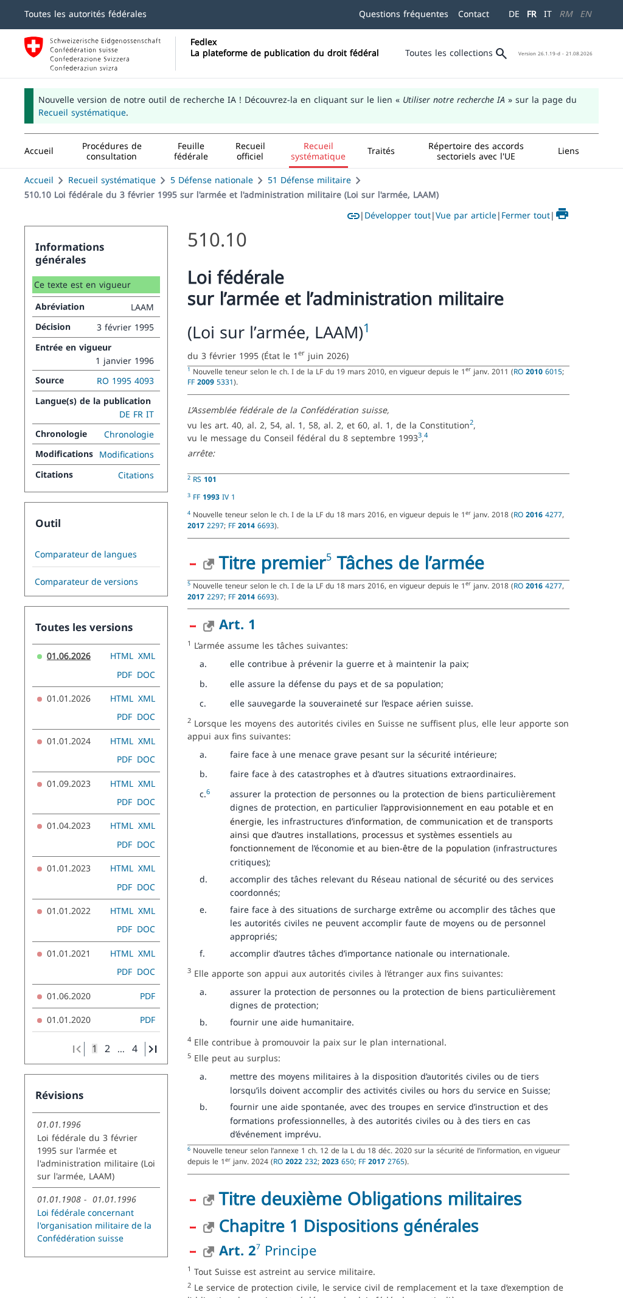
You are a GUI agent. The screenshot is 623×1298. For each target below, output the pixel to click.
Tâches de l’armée (408, 562)
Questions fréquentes (403, 13)
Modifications (126, 454)
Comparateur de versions (86, 582)
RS (205, 479)
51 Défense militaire (309, 180)
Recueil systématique (82, 112)
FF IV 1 (214, 496)
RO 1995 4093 (125, 380)
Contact (473, 13)
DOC (146, 674)
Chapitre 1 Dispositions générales (349, 1225)
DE (514, 13)
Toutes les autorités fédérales (85, 13)
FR (532, 13)
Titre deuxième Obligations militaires (370, 1198)
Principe (290, 1250)
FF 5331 (210, 381)
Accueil (39, 180)
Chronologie (129, 434)
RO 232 (295, 1161)
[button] (112, 151)
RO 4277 (537, 514)
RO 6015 (537, 371)
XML (146, 655)
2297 (205, 525)
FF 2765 (381, 1161)
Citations (136, 475)
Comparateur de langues (86, 554)
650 (338, 1161)
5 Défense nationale (211, 180)
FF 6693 (251, 525)
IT (548, 13)
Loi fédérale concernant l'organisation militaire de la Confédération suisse (94, 1225)
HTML (121, 655)
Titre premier (272, 562)
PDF (124, 674)
